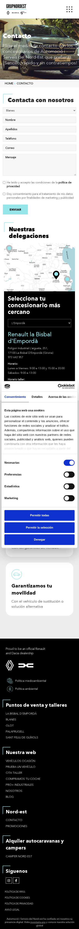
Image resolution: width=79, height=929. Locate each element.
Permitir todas (39, 515)
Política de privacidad (19, 903)
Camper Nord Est (19, 856)
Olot (10, 725)
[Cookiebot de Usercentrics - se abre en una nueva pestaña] (58, 386)
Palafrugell (15, 731)
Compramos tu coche (23, 779)
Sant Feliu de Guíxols (22, 737)
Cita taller (14, 772)
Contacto (14, 820)
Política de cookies (17, 897)
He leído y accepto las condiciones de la (39, 184)
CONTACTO (25, 83)
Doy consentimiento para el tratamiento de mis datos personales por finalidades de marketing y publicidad (40, 195)
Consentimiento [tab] (15, 396)
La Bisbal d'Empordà (21, 713)
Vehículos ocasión (20, 761)
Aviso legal (12, 909)
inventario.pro (38, 922)
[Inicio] (32, 9)
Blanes (11, 719)
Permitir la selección (39, 527)
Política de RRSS (15, 891)
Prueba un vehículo (20, 767)
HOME (9, 83)
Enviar (15, 209)
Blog (10, 796)
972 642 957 (15, 357)
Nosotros (14, 791)
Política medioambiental (30, 680)
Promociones (16, 826)
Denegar (39, 539)
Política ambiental (26, 689)
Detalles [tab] (37, 396)
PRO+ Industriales (20, 784)
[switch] (69, 474)
